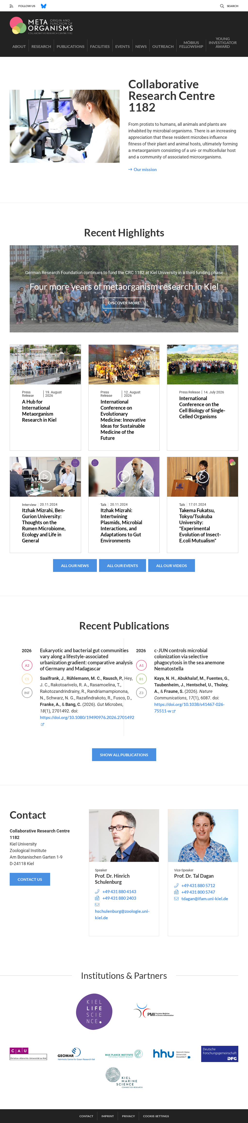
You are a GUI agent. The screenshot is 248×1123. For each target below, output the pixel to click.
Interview (29, 504)
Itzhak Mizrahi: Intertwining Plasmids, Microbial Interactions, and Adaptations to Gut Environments (121, 525)
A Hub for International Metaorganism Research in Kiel (39, 411)
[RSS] (11, 5)
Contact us (30, 879)
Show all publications (124, 754)
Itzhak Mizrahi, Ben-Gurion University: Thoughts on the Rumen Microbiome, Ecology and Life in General (44, 525)
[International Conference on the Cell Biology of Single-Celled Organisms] (202, 365)
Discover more (124, 302)
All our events (122, 565)
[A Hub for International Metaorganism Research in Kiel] (45, 365)
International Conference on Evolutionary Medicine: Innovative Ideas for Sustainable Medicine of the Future (123, 420)
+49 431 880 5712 (198, 885)
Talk (103, 504)
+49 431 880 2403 (119, 898)
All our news (75, 565)
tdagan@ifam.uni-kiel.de (204, 898)
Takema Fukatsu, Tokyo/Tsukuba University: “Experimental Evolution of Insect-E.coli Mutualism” (200, 525)
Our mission (145, 169)
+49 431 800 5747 (198, 892)
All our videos (171, 565)
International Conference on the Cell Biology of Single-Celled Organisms (202, 407)
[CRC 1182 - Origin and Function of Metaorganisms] (41, 25)
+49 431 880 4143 (119, 891)
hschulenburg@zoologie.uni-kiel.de (122, 914)
